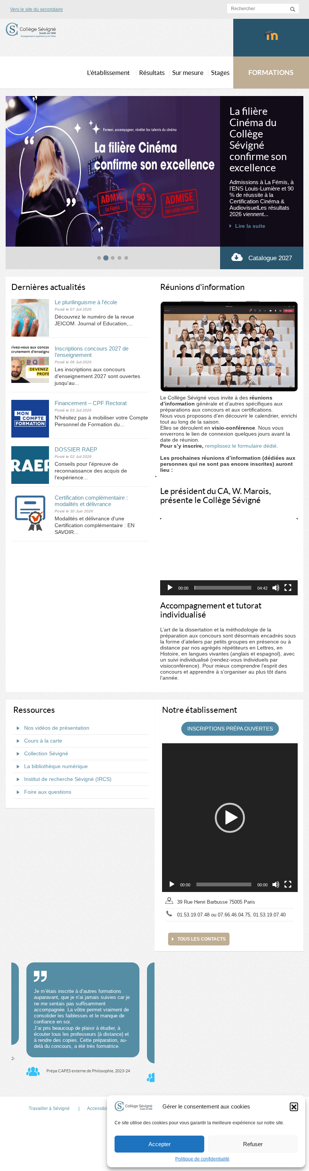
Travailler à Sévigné (49, 1108)
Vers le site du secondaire (36, 9)
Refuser (253, 1144)
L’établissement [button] (108, 72)
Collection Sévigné (46, 753)
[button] (294, 1106)
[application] (229, 556)
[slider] (222, 588)
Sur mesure (187, 72)
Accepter (159, 1144)
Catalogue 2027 (270, 258)
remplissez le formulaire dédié (241, 446)
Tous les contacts (201, 939)
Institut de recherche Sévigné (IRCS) (68, 779)
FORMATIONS (271, 72)
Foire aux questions (47, 792)
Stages (220, 72)
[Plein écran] (288, 588)
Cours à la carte (43, 741)
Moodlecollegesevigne (271, 37)
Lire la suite (250, 226)
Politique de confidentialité (202, 1159)
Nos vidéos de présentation (56, 728)
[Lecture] (170, 588)
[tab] (99, 258)
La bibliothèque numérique (56, 766)
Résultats (152, 72)
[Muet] (276, 588)
